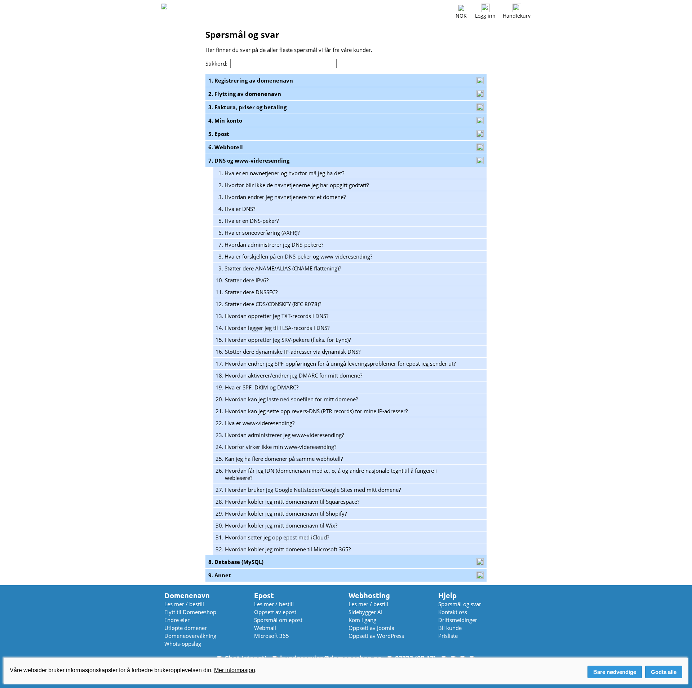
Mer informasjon (234, 670)
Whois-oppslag (182, 643)
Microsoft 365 (271, 635)
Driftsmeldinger (457, 619)
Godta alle (664, 672)
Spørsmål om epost (278, 619)
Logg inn (485, 15)
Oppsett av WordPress (376, 635)
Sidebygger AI (365, 612)
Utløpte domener (185, 627)
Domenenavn (187, 595)
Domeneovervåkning (190, 635)
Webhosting (369, 595)
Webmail (265, 627)
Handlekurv (517, 15)
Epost (264, 595)
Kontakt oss (452, 612)
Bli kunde (450, 627)
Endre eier (177, 619)
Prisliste (448, 635)
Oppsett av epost (275, 612)
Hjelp (447, 595)
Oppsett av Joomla (371, 627)
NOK (461, 15)
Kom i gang (362, 619)
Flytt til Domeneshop (190, 612)
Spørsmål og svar (459, 604)
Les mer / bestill (184, 604)
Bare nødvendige (614, 672)
